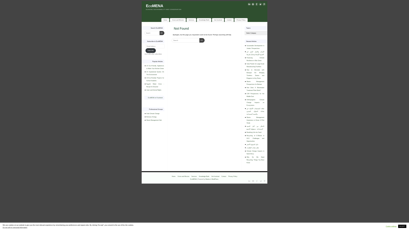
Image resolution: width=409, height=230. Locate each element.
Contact (229, 20)
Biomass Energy (151, 117)
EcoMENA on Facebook (155, 97)
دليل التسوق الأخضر (252, 144)
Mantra (207, 179)
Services (191, 20)
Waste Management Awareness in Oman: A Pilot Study (255, 120)
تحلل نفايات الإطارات (253, 148)
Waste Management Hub (154, 120)
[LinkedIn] (249, 5)
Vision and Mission (178, 20)
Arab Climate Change (152, 113)
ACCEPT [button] (402, 226)
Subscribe (151, 50)
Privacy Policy (241, 20)
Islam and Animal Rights (153, 90)
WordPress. (215, 179)
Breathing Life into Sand (254, 132)
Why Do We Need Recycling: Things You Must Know (255, 159)
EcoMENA (154, 6)
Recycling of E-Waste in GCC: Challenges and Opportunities (255, 138)
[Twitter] (260, 5)
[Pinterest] (264, 5)
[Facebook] (256, 5)
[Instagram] (253, 5)
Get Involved (218, 20)
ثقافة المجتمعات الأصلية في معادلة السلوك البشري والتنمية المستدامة (255, 111)
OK (201, 40)
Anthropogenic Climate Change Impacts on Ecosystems (255, 102)
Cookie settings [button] (391, 226)
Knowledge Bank (204, 20)
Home (165, 20)
